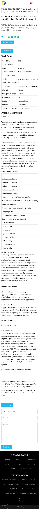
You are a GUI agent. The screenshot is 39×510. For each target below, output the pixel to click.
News (7, 464)
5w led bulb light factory (10, 489)
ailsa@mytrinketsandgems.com (29, 507)
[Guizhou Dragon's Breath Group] (3, 3)
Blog (19, 464)
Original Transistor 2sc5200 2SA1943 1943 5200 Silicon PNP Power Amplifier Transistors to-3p (18, 392)
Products (31, 460)
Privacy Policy (25, 469)
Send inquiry (8, 42)
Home (7, 460)
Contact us (31, 464)
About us (19, 460)
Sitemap (13, 469)
